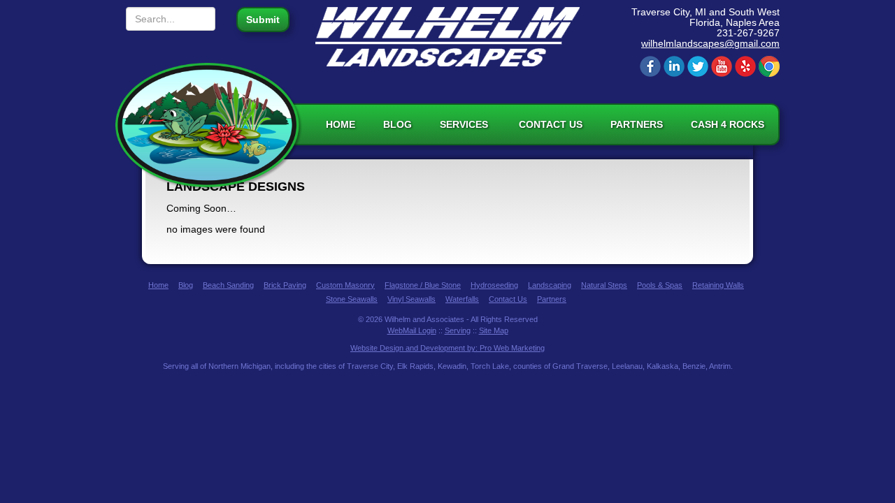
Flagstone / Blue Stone (423, 285)
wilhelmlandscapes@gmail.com (710, 43)
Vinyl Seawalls (411, 299)
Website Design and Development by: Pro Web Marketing (447, 348)
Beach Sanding (228, 285)
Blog (397, 124)
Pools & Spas (659, 285)
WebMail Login (411, 330)
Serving (458, 330)
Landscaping (549, 285)
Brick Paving (285, 285)
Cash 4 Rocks (727, 124)
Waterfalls (462, 299)
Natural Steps (604, 285)
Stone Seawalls (352, 299)
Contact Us (550, 124)
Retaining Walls (718, 285)
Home (340, 124)
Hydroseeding (494, 285)
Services (465, 124)
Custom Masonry (345, 285)
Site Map (493, 330)
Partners (636, 124)
